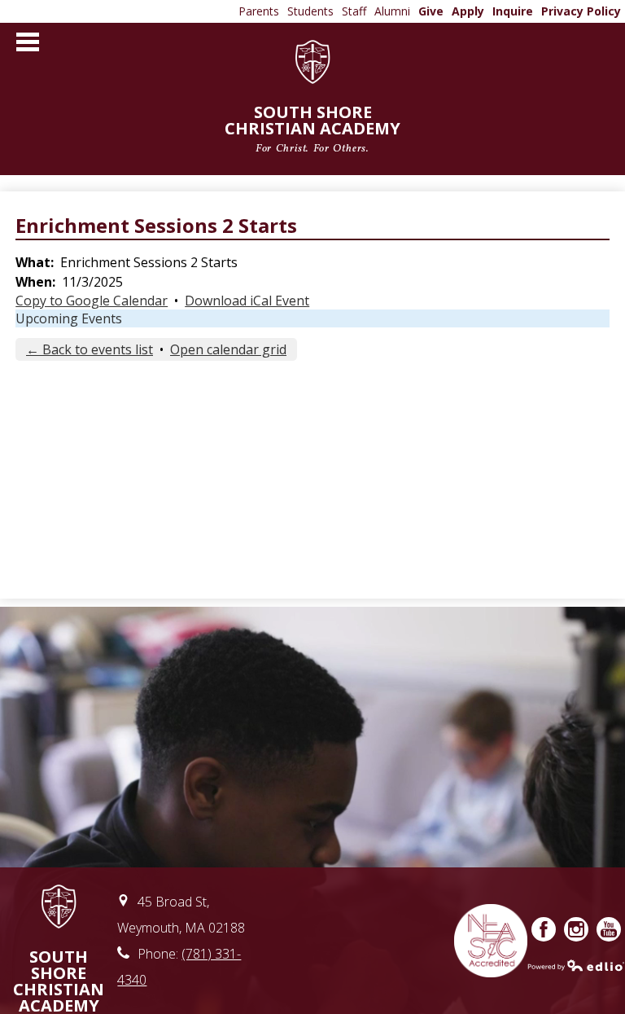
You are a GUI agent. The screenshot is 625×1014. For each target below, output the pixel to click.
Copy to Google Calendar (91, 300)
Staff (354, 11)
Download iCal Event (247, 300)
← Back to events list (89, 349)
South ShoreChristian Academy (312, 127)
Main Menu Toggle (27, 42)
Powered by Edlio (576, 965)
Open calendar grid (228, 349)
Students (310, 11)
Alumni (392, 11)
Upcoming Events (68, 318)
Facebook (543, 929)
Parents (258, 11)
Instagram (576, 929)
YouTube (609, 929)
